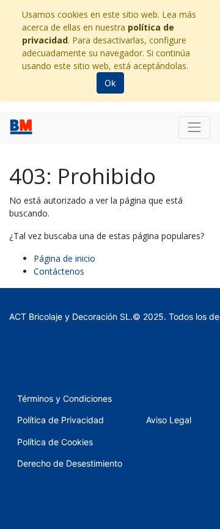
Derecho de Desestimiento (69, 463)
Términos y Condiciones (64, 398)
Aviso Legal (168, 420)
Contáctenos (59, 271)
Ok (110, 83)
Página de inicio (64, 258)
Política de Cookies (55, 442)
